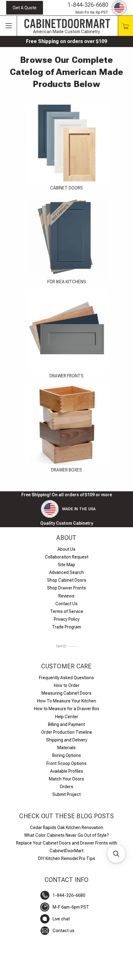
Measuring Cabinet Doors (66, 693)
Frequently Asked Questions (66, 677)
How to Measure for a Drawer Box (66, 708)
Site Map (66, 564)
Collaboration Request (66, 556)
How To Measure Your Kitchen (66, 700)
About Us (66, 549)
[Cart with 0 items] (125, 26)
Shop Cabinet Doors (66, 580)
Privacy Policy (66, 619)
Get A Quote (24, 7)
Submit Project (66, 794)
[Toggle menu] (8, 26)
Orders (66, 786)
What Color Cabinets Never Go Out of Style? (66, 835)
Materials (66, 747)
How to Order (66, 685)
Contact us (64, 930)
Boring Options (66, 755)
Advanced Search (66, 572)
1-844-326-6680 (88, 5)
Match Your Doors (66, 778)
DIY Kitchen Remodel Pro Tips (66, 858)
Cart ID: (66, 646)
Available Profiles (66, 771)
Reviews (66, 595)
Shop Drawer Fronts (66, 587)
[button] (116, 854)
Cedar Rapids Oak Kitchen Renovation (66, 827)
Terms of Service (66, 611)
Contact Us (66, 603)
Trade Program (66, 626)
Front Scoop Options (66, 763)
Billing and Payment (66, 724)
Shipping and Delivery (66, 739)
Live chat (61, 918)
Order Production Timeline (66, 732)
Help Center (66, 716)
